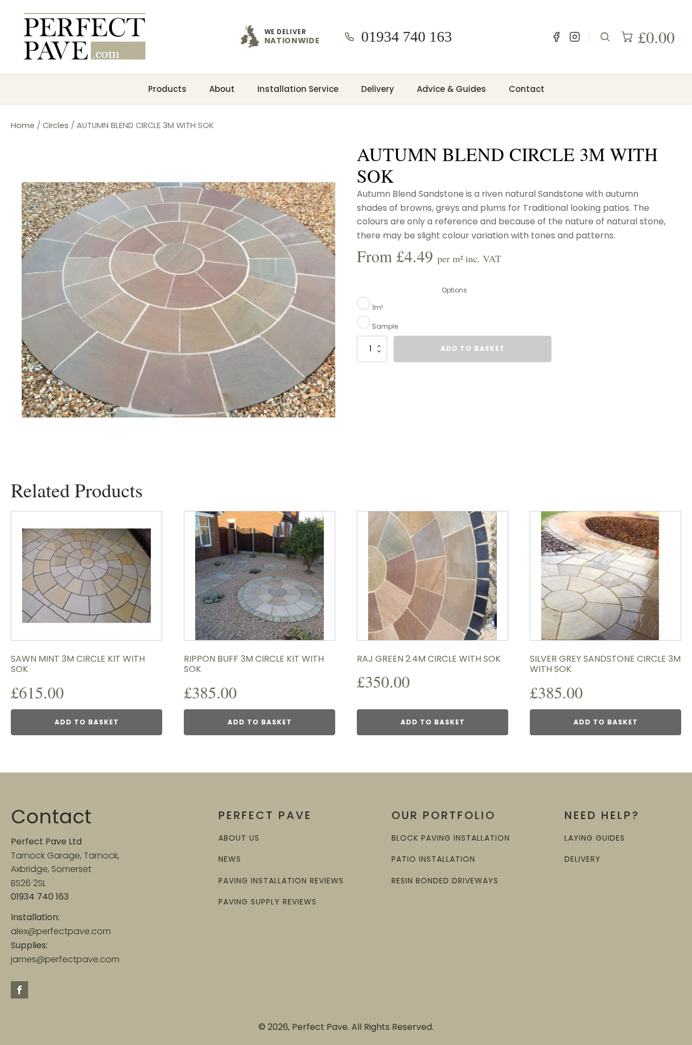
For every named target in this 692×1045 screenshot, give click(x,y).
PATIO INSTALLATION (433, 859)
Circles (56, 125)
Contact (526, 89)
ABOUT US (239, 838)
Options (454, 290)
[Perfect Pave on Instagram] (574, 36)
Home (23, 125)
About (222, 89)
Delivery (377, 89)
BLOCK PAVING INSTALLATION (450, 838)
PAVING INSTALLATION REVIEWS (281, 881)
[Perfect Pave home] (84, 37)
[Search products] (605, 37)
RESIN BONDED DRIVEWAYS (444, 881)
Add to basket (473, 348)
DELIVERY (582, 859)
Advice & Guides (451, 89)
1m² (377, 307)
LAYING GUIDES (594, 838)
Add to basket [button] (87, 722)
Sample (385, 326)
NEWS (229, 859)
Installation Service (297, 89)
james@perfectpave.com (65, 959)
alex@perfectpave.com (61, 931)
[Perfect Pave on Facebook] (556, 36)
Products (167, 89)
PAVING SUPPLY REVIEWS (267, 902)
